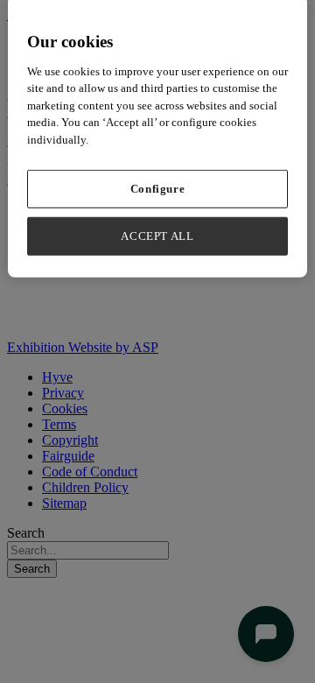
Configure (158, 188)
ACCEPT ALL (157, 236)
